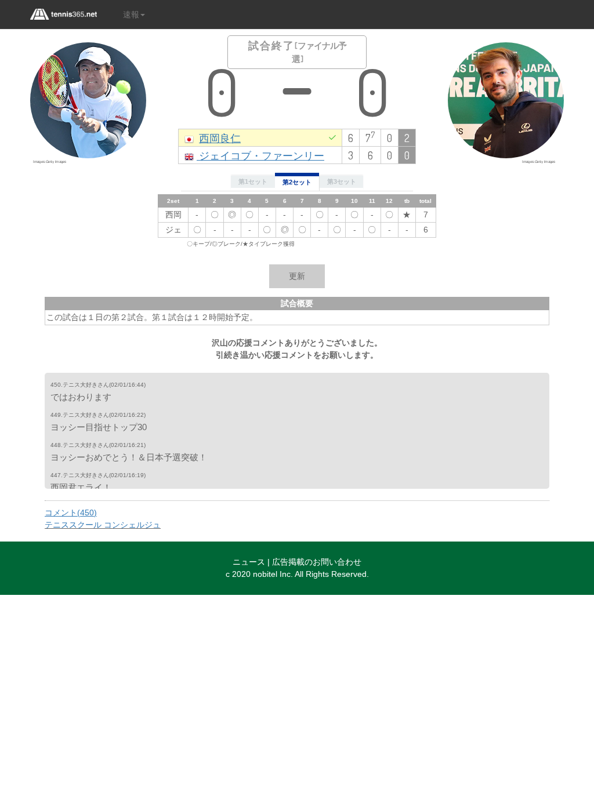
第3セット (341, 181)
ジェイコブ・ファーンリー (260, 155)
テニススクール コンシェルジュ (103, 524)
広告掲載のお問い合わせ (316, 561)
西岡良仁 (220, 137)
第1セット (252, 181)
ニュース (249, 561)
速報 (131, 14)
